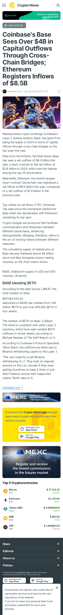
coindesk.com (11, 387)
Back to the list (16, 25)
